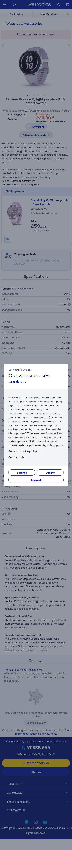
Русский (26, 369)
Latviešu (13, 369)
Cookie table (16, 457)
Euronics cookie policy (22, 451)
